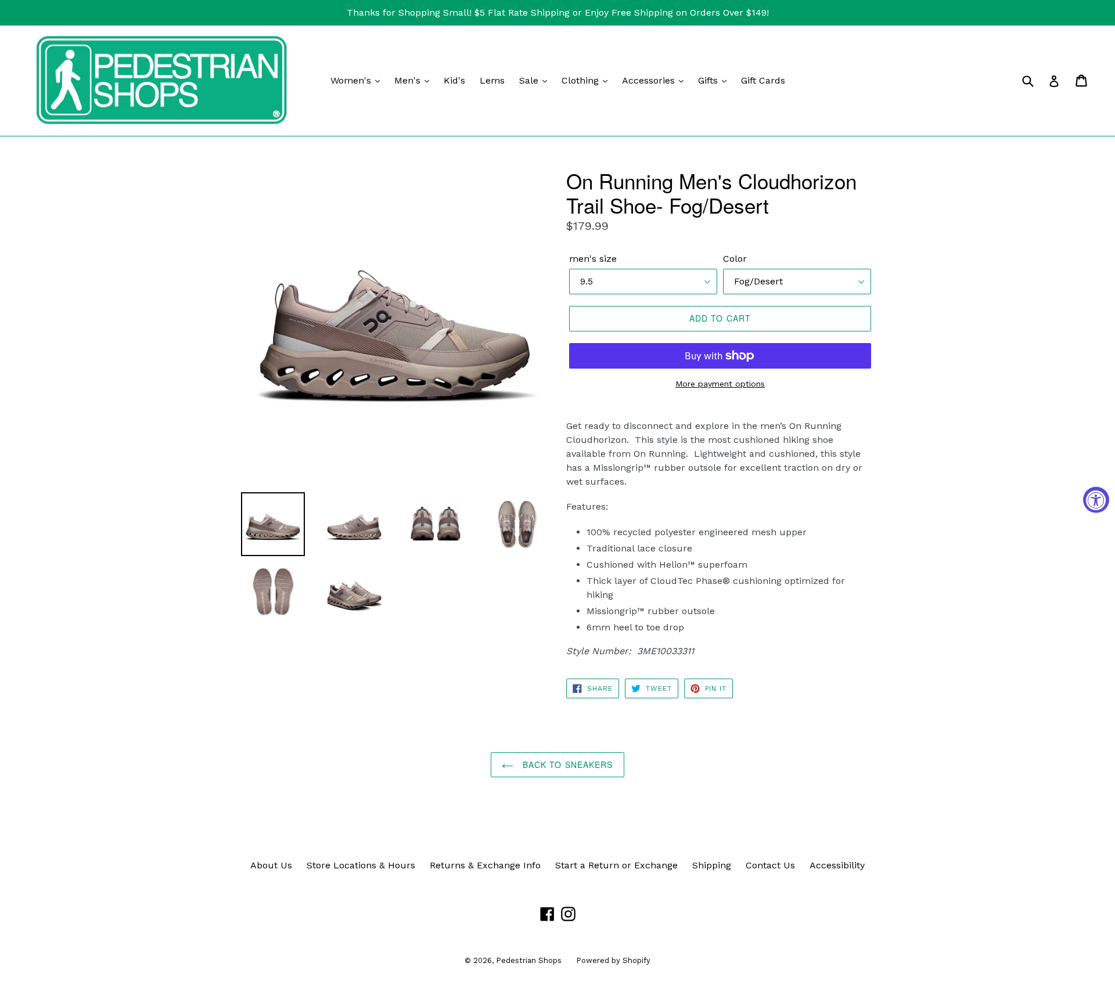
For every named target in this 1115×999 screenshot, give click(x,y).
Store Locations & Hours (361, 865)
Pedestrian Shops (529, 960)
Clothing (582, 80)
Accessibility (837, 865)
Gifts (709, 80)
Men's (408, 80)
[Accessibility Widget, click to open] (1096, 499)
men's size (593, 258)
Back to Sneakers (566, 764)
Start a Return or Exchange (616, 865)
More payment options (720, 383)
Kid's (454, 80)
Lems (492, 80)
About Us (271, 865)
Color (735, 258)
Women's (352, 80)
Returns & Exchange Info (485, 865)
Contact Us (770, 865)
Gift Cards (763, 80)
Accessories (650, 80)
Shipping (711, 865)
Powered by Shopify (613, 960)
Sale (530, 80)
